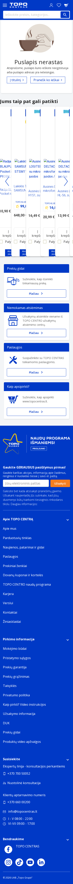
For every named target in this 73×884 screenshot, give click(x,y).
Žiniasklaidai (12, 621)
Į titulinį (15, 80)
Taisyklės (10, 686)
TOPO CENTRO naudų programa (27, 584)
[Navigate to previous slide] (7, 181)
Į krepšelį (23, 233)
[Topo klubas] (36, 445)
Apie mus (9, 528)
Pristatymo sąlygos (17, 658)
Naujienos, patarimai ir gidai (23, 547)
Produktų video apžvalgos (22, 742)
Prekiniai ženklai (15, 566)
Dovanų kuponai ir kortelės (23, 575)
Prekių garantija (14, 667)
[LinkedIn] (41, 862)
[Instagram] (8, 862)
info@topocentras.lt (22, 811)
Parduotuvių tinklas (17, 538)
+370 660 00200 (18, 802)
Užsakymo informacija (19, 714)
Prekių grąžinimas (16, 676)
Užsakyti (60, 483)
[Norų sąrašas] (58, 5)
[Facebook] (8, 849)
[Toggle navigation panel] (5, 5)
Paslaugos (10, 556)
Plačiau (34, 293)
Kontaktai (10, 612)
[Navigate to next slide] (65, 181)
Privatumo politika (49, 504)
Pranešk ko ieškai (46, 80)
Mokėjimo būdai (14, 648)
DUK (6, 723)
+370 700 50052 (18, 773)
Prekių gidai (11, 732)
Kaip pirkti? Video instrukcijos (24, 704)
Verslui (8, 603)
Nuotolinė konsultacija (23, 783)
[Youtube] (30, 862)
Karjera (8, 594)
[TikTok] (19, 862)
